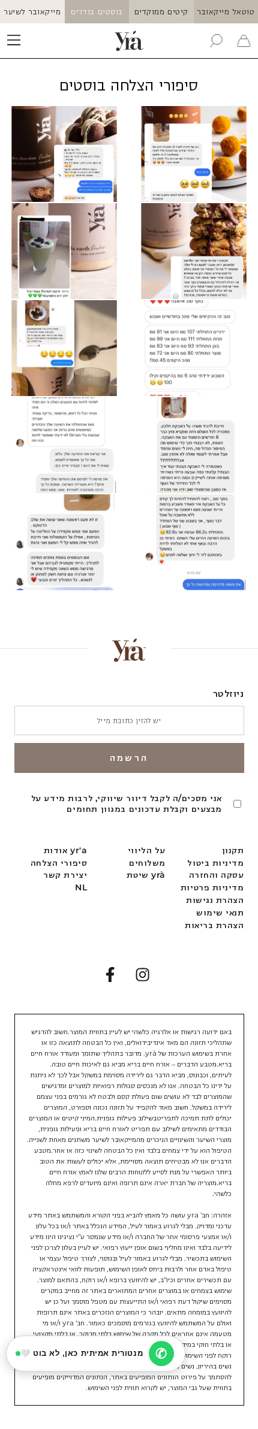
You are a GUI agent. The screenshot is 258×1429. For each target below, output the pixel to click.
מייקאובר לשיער (32, 11)
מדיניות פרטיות (212, 887)
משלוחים (147, 862)
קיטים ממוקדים (161, 11)
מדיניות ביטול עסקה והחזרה (215, 869)
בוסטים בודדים (97, 11)
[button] (216, 40)
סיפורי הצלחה (59, 862)
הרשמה (129, 757)
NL (81, 887)
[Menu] (14, 40)
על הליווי (147, 850)
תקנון (233, 850)
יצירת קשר (65, 874)
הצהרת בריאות (214, 925)
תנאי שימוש (220, 912)
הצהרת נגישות (215, 900)
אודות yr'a (65, 850)
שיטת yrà (146, 874)
